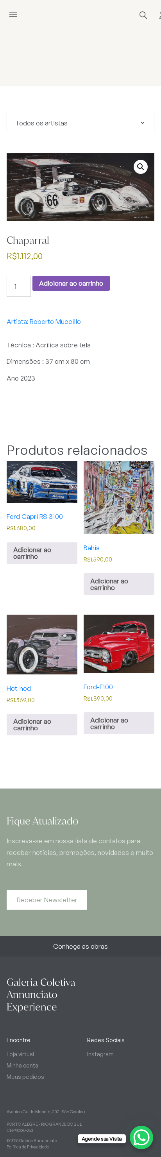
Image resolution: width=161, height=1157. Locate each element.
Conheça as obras (80, 946)
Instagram (100, 1053)
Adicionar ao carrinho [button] (32, 552)
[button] (141, 167)
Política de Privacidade (28, 1147)
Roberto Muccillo (55, 321)
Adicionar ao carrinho (71, 283)
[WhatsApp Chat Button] (141, 1137)
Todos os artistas (41, 123)
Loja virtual (20, 1053)
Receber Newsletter (47, 900)
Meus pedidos (25, 1076)
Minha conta (22, 1065)
